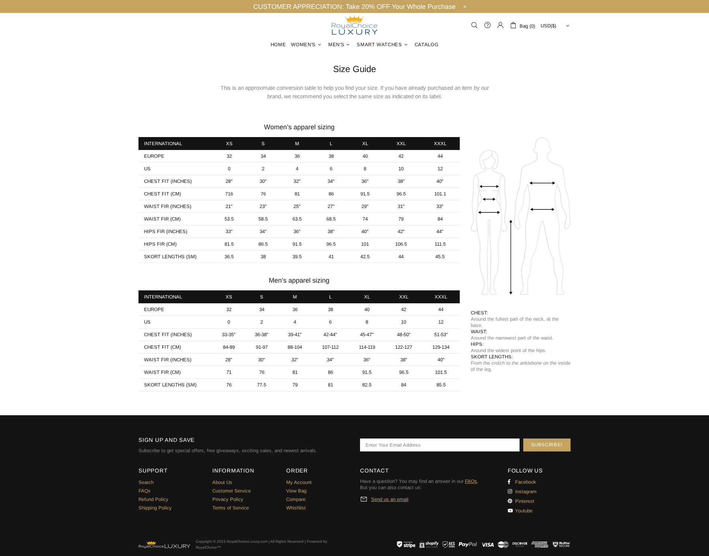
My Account (299, 482)
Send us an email (389, 499)
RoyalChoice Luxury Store (354, 25)
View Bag (296, 491)
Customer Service (231, 491)
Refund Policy (153, 499)
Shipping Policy (155, 508)
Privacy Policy (227, 499)
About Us (222, 482)
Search (146, 482)
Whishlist (296, 508)
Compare (295, 499)
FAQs (144, 491)
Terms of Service (230, 508)
